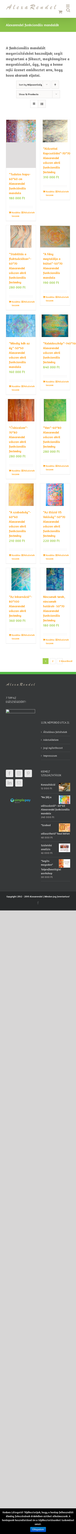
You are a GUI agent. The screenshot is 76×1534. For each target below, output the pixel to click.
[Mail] (19, 783)
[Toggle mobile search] (68, 10)
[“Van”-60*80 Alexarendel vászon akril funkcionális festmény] (55, 410)
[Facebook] (9, 773)
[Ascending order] (55, 85)
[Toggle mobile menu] (68, 6)
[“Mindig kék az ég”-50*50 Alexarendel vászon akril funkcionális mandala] (21, 326)
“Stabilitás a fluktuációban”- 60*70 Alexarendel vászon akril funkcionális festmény (20, 268)
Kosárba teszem (16, 214)
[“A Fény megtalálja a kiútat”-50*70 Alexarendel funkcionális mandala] (55, 236)
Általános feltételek (55, 732)
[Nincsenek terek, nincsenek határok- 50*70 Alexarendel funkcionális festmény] (55, 579)
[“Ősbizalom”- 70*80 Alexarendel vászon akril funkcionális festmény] (21, 410)
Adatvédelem (50, 739)
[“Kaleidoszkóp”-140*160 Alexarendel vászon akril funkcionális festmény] (55, 326)
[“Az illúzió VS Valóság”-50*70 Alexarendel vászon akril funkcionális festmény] (55, 494)
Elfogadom (38, 1529)
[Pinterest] (28, 773)
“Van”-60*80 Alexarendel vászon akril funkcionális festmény (52, 437)
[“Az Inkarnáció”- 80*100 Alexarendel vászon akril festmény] (21, 579)
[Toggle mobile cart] (60, 12)
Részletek (28, 212)
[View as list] (42, 104)
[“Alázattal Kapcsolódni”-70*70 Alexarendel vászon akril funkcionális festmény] (55, 131)
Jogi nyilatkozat (53, 747)
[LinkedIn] (9, 783)
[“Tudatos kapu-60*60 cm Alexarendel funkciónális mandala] (21, 144)
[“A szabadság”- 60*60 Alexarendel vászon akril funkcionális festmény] (21, 494)
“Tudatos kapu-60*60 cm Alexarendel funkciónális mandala (20, 183)
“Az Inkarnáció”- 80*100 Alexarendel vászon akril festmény (20, 606)
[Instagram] (19, 773)
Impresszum (50, 755)
